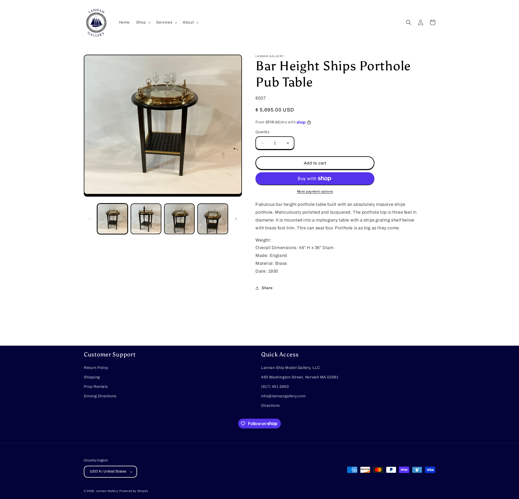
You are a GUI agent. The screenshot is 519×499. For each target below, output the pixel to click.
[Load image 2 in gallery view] (146, 218)
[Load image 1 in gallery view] (112, 218)
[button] (143, 22)
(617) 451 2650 (275, 387)
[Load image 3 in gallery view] (179, 218)
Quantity (262, 132)
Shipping (92, 377)
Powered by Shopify (133, 491)
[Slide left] (90, 219)
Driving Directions (100, 396)
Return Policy (96, 368)
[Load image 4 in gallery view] (212, 218)
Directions (270, 406)
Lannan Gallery (107, 491)
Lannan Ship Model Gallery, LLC (290, 368)
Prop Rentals (96, 387)
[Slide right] (236, 219)
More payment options (315, 191)
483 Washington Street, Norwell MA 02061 (299, 377)
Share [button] (267, 288)
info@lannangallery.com (283, 396)
